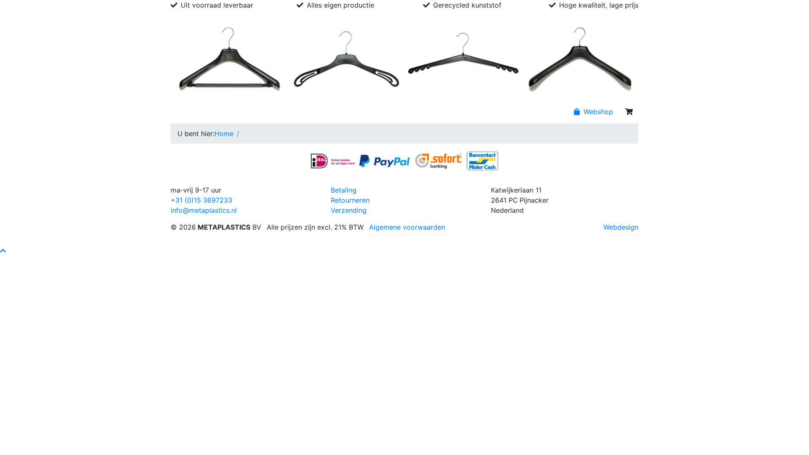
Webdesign (620, 227)
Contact (387, 111)
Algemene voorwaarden (407, 227)
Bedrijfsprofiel (222, 111)
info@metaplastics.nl (204, 210)
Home (183, 111)
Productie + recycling (333, 111)
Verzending (349, 210)
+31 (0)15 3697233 (201, 200)
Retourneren (350, 200)
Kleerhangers (271, 111)
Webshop (597, 111)
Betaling (343, 190)
